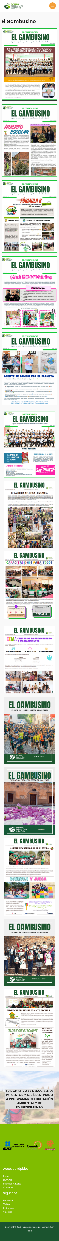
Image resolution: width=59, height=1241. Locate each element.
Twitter (6, 1204)
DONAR (7, 1179)
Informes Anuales (12, 1183)
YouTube (7, 1212)
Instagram (8, 1208)
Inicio (6, 1176)
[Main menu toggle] (52, 5)
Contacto (8, 1187)
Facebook (8, 1200)
